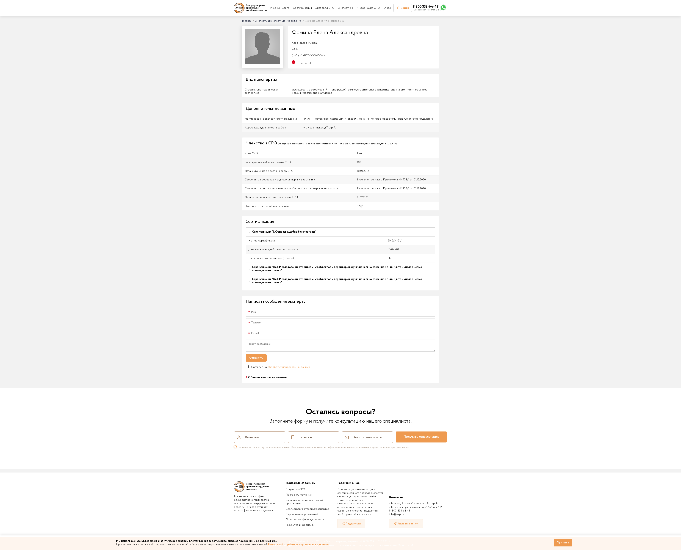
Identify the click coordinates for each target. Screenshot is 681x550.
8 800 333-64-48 (426, 6)
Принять (563, 543)
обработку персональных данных (288, 367)
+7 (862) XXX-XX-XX (308, 55)
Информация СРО (368, 8)
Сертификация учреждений (302, 514)
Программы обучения (299, 495)
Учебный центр (279, 8)
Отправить (256, 358)
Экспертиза (345, 8)
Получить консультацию (421, 436)
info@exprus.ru (398, 514)
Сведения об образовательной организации (304, 502)
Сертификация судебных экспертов (307, 509)
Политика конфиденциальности (305, 520)
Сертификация (302, 8)
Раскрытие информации (300, 525)
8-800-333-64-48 (399, 511)
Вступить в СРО (295, 489)
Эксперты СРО (324, 8)
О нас (387, 8)
